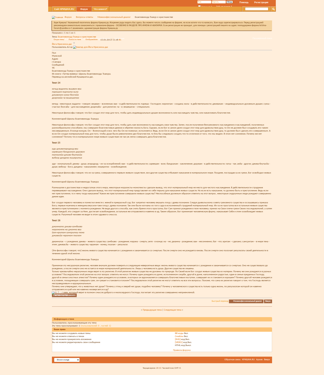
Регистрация (261, 2)
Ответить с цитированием (64, 295)
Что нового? (100, 9)
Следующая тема (172, 310)
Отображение (92, 40)
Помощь (244, 2)
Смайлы (179, 336)
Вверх (268, 301)
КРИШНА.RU (248, 359)
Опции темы (59, 40)
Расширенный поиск (262, 38)
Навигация (119, 38)
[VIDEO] (179, 342)
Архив (259, 359)
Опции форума (103, 38)
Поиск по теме (75, 40)
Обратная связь (232, 359)
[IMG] (178, 339)
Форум (84, 9)
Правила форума (181, 350)
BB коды (179, 333)
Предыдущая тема (152, 310)
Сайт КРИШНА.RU (64, 9)
